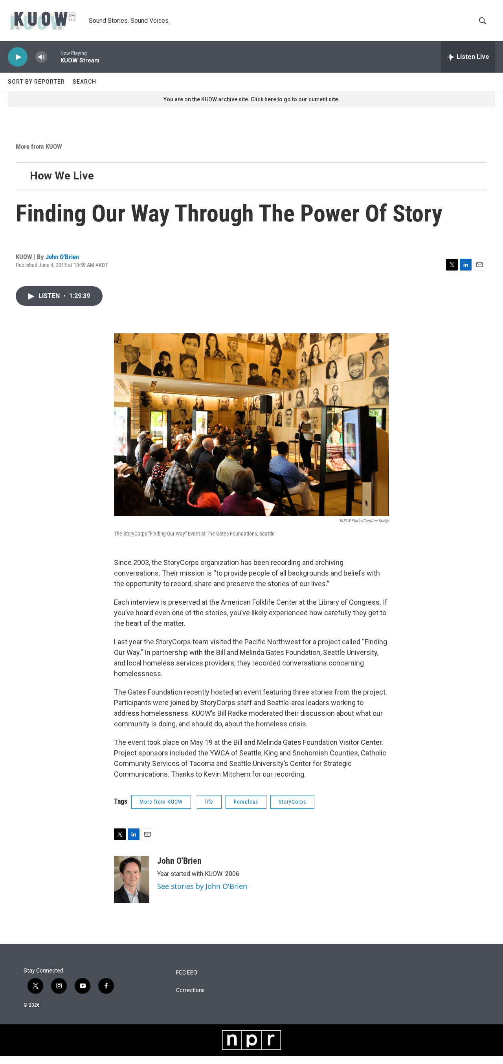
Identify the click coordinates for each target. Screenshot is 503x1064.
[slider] (54, 57)
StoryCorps (292, 802)
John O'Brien (62, 257)
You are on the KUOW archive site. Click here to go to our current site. (251, 99)
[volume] (41, 57)
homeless (246, 802)
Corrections (190, 990)
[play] (17, 57)
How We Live (62, 175)
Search (84, 82)
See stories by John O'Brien (202, 886)
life (209, 802)
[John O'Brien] (131, 879)
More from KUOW (39, 146)
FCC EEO (186, 973)
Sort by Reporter (36, 82)
